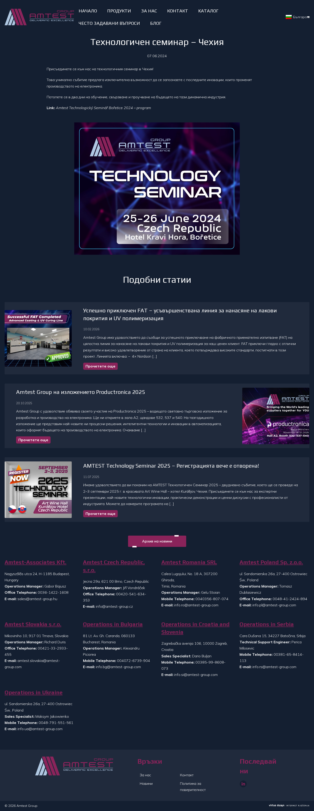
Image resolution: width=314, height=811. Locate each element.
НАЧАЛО (88, 10)
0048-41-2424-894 (290, 598)
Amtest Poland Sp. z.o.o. (271, 562)
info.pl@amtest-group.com (274, 605)
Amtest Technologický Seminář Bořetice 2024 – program (103, 107)
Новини (146, 783)
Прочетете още (100, 366)
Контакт (187, 775)
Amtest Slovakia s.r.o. (33, 624)
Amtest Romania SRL (189, 562)
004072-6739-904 (133, 660)
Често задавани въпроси (109, 23)
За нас (145, 775)
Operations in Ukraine (34, 692)
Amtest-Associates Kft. (35, 562)
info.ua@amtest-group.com (40, 728)
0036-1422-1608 (53, 592)
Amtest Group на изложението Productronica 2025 (80, 392)
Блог (155, 23)
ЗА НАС (149, 10)
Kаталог (208, 10)
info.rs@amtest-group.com (274, 666)
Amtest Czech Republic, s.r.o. (114, 566)
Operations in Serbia (267, 624)
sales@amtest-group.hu (37, 598)
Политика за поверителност (193, 786)
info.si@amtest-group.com (196, 674)
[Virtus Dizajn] (289, 806)
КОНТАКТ (177, 10)
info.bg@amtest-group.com (118, 666)
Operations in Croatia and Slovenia (195, 628)
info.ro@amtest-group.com (196, 605)
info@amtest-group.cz (114, 606)
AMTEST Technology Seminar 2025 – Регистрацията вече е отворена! (171, 466)
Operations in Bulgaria (113, 624)
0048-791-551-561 (56, 722)
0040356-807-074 (211, 598)
